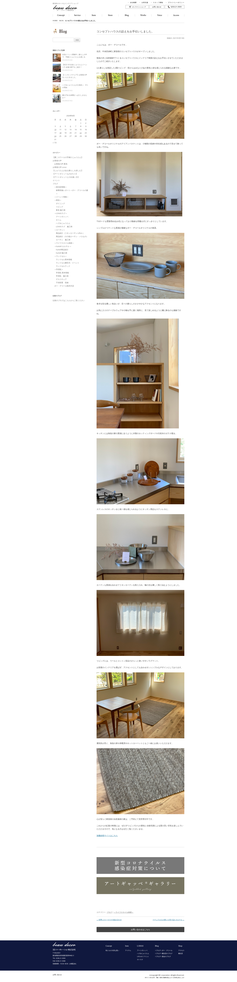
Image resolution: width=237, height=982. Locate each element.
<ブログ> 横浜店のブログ (163, 953)
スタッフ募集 (158, 2)
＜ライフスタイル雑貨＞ (123, 912)
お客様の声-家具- (61, 164)
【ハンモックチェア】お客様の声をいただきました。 (74, 76)
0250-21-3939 (176, 7)
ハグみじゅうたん (63, 223)
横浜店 (180, 953)
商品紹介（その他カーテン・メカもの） (72, 236)
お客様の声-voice (60, 167)
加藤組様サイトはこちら (107, 835)
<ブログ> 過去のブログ (163, 956)
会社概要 (133, 2)
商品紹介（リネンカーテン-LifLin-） (70, 233)
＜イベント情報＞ (61, 197)
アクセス (181, 950)
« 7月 (55, 142)
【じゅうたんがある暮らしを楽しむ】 (68, 170)
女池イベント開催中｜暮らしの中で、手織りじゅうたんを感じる (74, 55)
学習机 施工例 (62, 276)
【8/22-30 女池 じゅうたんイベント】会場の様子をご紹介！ (74, 65)
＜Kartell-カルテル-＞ (62, 246)
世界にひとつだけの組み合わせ (109, 920)
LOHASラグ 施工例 (64, 226)
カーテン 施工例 (63, 239)
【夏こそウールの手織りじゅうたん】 (68, 157)
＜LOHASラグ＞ (60, 213)
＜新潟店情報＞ (60, 187)
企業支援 (145, 2)
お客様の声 (57, 160)
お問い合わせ (156, 7)
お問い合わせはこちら (140, 929)
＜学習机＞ (58, 269)
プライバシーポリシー (176, 2)
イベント (56, 180)
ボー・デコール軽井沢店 (64, 286)
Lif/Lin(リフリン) (142, 956)
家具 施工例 (60, 210)
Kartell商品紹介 (62, 249)
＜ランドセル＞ (60, 256)
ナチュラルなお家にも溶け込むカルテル (168, 920)
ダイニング (60, 203)
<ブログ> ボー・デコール (163, 950)
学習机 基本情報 (62, 272)
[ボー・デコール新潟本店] (64, 949)
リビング (59, 206)
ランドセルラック (63, 266)
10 (55, 129)
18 (60, 133)
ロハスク (140, 959)
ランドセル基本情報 (64, 259)
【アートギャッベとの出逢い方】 (66, 177)
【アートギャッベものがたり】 (65, 174)
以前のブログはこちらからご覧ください (69, 300)
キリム (58, 220)
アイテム (128, 950)
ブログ (109, 912)
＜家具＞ (57, 200)
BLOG (61, 21)
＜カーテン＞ (59, 230)
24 (55, 136)
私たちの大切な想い (112, 950)
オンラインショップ (139, 7)
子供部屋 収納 (62, 282)
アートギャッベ (62, 216)
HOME (55, 21)
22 (81, 133)
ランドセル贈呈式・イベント (67, 263)
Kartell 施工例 (61, 253)
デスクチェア (61, 279)
